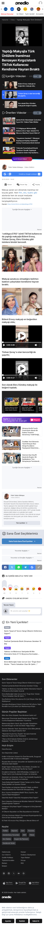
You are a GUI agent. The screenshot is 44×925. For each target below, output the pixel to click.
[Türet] (38, 9)
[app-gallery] (34, 883)
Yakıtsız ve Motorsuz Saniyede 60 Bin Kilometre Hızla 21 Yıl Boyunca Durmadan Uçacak (21, 652)
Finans (7, 627)
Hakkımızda (6, 852)
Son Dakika (7, 839)
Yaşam (7, 638)
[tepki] (4, 588)
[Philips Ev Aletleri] (12, 9)
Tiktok (32, 835)
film (20, 192)
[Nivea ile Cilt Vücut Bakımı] (5, 9)
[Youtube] (19, 873)
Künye (23, 860)
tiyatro (30, 192)
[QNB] (32, 9)
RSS (22, 863)
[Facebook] (9, 873)
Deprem (14, 831)
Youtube (31, 831)
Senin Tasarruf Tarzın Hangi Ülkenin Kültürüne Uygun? (23, 632)
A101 (24, 835)
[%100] (25, 9)
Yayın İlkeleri (25, 857)
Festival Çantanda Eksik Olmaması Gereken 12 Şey (22, 642)
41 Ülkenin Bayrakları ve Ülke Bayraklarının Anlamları (20, 812)
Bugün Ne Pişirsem (21, 839)
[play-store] (21, 883)
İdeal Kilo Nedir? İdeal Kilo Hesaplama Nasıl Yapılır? (20, 798)
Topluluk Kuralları (8, 860)
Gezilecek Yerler (9, 843)
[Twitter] (14, 873)
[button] (35, 43)
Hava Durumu (7, 749)
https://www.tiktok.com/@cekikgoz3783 (19, 204)
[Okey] (18, 9)
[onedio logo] (20, 897)
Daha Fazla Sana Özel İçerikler (21, 541)
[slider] (22, 40)
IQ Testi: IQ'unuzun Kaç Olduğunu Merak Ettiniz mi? (20, 820)
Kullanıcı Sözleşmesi (28, 855)
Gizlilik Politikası (7, 857)
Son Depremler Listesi (10, 753)
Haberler (5, 20)
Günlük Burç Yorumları (11, 835)
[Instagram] (4, 873)
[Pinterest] (24, 873)
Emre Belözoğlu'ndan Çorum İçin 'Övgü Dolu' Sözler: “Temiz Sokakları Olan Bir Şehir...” (22, 663)
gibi (35, 192)
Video (12, 20)
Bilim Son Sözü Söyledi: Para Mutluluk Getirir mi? (19, 715)
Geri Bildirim (6, 855)
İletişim (4, 866)
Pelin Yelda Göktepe (21, 167)
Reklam (4, 863)
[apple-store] (8, 883)
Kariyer (23, 852)
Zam (22, 831)
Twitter (5, 831)
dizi (24, 192)
